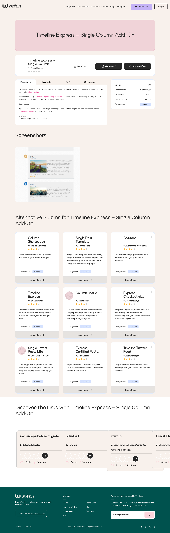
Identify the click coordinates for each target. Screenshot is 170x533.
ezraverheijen (132, 355)
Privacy (28, 527)
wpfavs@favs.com (36, 513)
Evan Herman (37, 68)
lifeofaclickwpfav (31, 445)
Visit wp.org (110, 66)
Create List (142, 7)
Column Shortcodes (36, 239)
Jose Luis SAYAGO (40, 355)
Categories (70, 7)
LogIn (161, 7)
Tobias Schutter (38, 245)
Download (81, 66)
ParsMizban (84, 355)
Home (65, 503)
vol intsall (72, 436)
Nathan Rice (84, 245)
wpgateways (132, 300)
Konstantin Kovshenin (136, 245)
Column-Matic (86, 293)
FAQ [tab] (68, 82)
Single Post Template (84, 239)
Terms (18, 527)
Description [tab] (26, 82)
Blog (112, 7)
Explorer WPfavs (99, 7)
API (64, 515)
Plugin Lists (83, 7)
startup (116, 436)
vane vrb (73, 445)
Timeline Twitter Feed (135, 349)
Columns (129, 238)
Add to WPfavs (139, 66)
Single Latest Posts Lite (37, 349)
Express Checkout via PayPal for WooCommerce (134, 298)
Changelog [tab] (89, 82)
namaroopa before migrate (39, 436)
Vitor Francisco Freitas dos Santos (130, 445)
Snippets (121, 7)
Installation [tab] (47, 82)
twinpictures (84, 300)
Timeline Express (34, 294)
